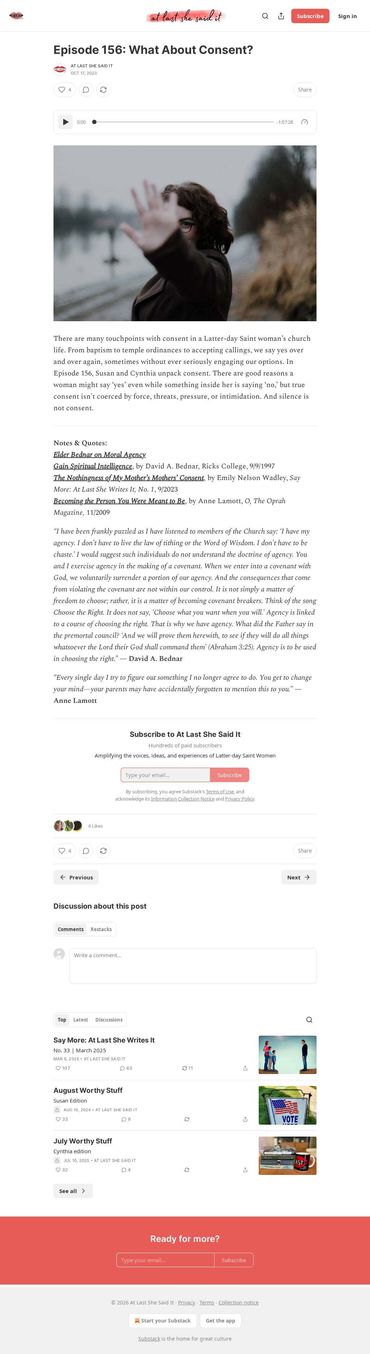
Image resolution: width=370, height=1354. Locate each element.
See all (68, 1190)
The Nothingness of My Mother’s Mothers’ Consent (128, 477)
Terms (206, 1302)
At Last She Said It (92, 65)
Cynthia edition (72, 1151)
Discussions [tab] (108, 1019)
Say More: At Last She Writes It (104, 1040)
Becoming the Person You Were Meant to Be (119, 501)
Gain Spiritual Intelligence (92, 466)
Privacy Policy (239, 798)
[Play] (65, 122)
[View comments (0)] (86, 89)
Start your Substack (166, 1320)
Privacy (186, 1302)
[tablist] (84, 929)
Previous (81, 877)
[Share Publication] (281, 16)
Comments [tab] (70, 929)
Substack (149, 1338)
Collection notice (239, 1302)
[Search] (265, 16)
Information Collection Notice (183, 798)
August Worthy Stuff (87, 1090)
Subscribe (310, 16)
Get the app (220, 1320)
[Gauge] (304, 122)
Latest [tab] (80, 1019)
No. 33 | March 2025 (79, 1050)
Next (294, 877)
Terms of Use (220, 791)
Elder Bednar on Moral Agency (99, 454)
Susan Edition (70, 1100)
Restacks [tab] (101, 929)
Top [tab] (62, 1019)
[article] (185, 1055)
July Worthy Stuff (82, 1141)
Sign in (347, 16)
